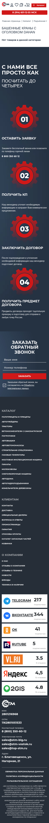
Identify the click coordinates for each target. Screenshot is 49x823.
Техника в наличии (13, 585)
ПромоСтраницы (11, 524)
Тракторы (7, 426)
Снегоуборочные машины (16, 474)
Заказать (24, 376)
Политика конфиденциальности (24, 776)
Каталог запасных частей (16, 539)
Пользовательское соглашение (24, 781)
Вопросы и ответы (12, 520)
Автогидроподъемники (15, 483)
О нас (5, 561)
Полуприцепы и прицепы (16, 417)
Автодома (7, 479)
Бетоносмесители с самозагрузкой (22, 431)
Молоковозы (9, 469)
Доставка (7, 510)
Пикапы (6, 464)
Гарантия (7, 529)
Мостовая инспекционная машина (22, 460)
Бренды (6, 580)
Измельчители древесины (16, 488)
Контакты (7, 505)
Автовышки (8, 441)
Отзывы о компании (13, 566)
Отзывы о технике (12, 570)
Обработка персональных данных (24, 771)
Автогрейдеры (10, 422)
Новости (6, 575)
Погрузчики (8, 436)
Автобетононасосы (13, 445)
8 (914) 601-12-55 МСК (24, 12)
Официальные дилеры (14, 515)
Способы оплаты (11, 534)
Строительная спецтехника (17, 450)
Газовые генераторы (13, 455)
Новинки (7, 543)
